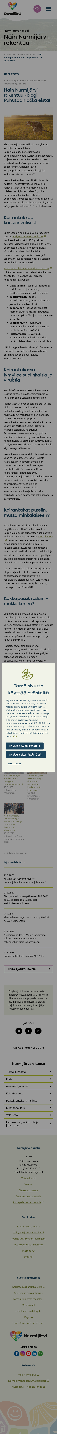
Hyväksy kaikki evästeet (24, 746)
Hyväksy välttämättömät (26, 754)
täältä (14, 736)
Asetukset (14, 763)
